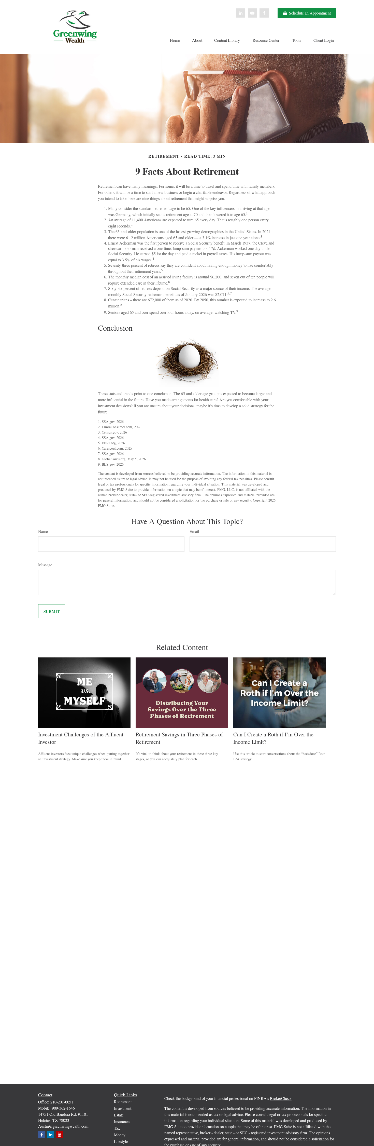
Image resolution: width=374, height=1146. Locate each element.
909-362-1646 (63, 1108)
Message (45, 564)
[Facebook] (264, 13)
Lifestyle (121, 1141)
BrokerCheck (281, 1098)
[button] (174, 40)
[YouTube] (252, 13)
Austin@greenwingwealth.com (63, 1126)
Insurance (122, 1121)
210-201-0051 (61, 1101)
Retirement (123, 1101)
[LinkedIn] (240, 13)
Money (119, 1134)
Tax (117, 1128)
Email (194, 531)
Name (43, 531)
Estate (119, 1114)
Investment (122, 1108)
